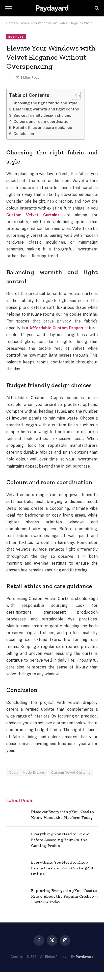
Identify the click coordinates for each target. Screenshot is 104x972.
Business (16, 36)
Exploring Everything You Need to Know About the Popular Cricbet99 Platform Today (64, 896)
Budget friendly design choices (42, 115)
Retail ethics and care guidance (42, 127)
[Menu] (8, 8)
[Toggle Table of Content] (74, 95)
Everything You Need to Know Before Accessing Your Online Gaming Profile (60, 839)
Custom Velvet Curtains (71, 772)
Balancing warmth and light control (46, 109)
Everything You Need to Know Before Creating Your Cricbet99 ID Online (63, 868)
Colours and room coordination (42, 121)
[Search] (96, 8)
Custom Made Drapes (27, 772)
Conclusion (23, 133)
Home (10, 23)
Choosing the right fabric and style (44, 103)
